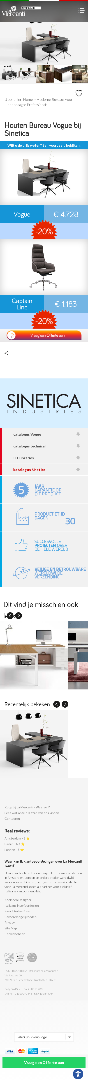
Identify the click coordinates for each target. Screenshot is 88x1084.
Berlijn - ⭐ (15, 844)
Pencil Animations (17, 911)
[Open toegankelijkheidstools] (78, 1074)
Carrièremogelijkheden (21, 917)
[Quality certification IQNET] (32, 958)
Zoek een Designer (18, 900)
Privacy (10, 922)
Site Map (11, 928)
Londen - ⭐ (14, 850)
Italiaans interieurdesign (22, 905)
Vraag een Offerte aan (44, 1062)
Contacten (12, 818)
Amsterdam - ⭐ (17, 838)
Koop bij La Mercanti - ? (27, 807)
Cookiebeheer (15, 934)
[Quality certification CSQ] (21, 958)
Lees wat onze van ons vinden (32, 813)
